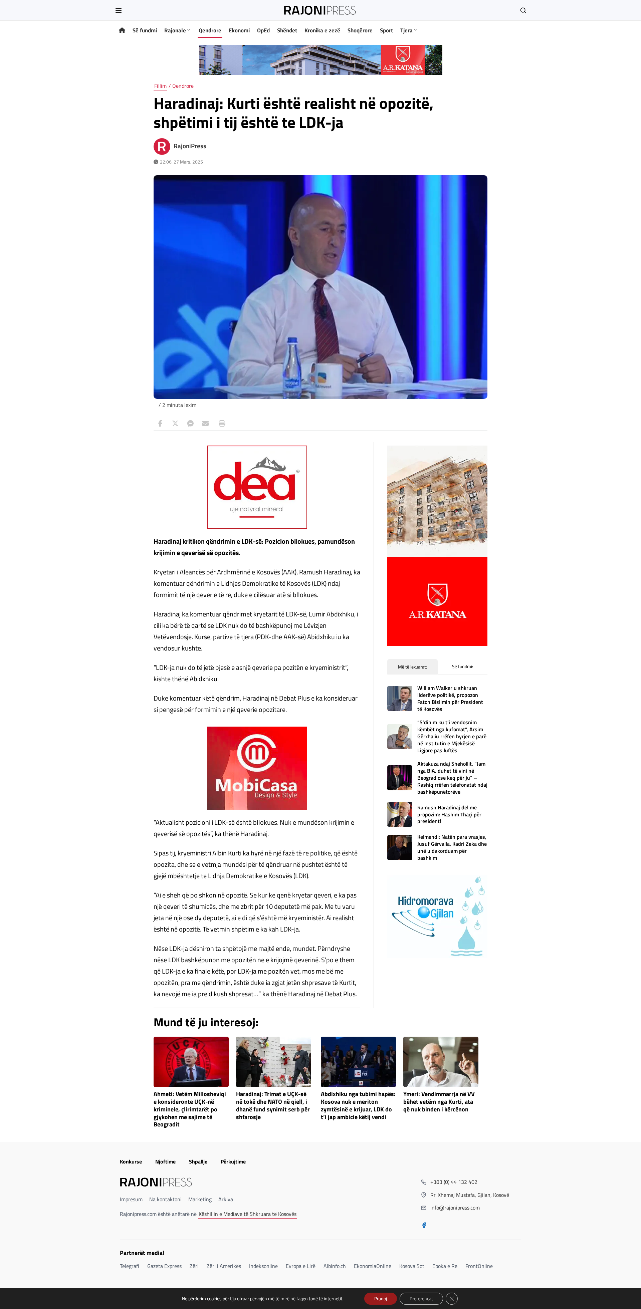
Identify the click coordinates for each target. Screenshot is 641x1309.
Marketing (200, 1199)
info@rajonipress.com (455, 1208)
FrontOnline (479, 1266)
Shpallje (198, 1161)
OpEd (263, 30)
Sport (386, 30)
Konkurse (131, 1161)
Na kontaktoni (165, 1199)
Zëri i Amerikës (224, 1266)
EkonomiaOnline (372, 1266)
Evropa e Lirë (300, 1266)
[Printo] (220, 423)
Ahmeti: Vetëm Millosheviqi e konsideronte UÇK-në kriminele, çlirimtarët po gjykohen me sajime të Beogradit (190, 1109)
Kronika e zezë (322, 30)
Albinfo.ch (335, 1266)
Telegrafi (129, 1266)
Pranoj (380, 1298)
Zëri (194, 1266)
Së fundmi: (462, 666)
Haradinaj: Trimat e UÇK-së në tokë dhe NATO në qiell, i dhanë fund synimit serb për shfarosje (273, 1105)
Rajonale (175, 30)
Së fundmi (145, 30)
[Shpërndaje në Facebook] (160, 423)
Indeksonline (263, 1266)
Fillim (160, 86)
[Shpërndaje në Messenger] (190, 423)
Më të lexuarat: (412, 666)
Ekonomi (239, 30)
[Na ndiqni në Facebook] (424, 1226)
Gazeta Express (164, 1266)
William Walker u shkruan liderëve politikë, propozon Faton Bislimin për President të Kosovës (450, 698)
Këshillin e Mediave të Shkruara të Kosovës (247, 1214)
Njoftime (165, 1161)
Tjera (406, 30)
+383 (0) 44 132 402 (453, 1182)
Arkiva (225, 1199)
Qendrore (210, 30)
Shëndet (287, 30)
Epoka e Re (444, 1266)
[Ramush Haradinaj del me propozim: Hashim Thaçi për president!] (399, 814)
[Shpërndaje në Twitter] (175, 423)
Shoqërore (360, 30)
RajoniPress (190, 146)
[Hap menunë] (118, 10)
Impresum (131, 1199)
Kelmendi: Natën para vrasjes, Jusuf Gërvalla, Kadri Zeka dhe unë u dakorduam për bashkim (452, 847)
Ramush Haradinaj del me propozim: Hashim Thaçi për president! (449, 814)
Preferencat (421, 1298)
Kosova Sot (411, 1266)
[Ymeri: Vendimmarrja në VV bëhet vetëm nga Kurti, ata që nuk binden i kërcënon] (440, 1062)
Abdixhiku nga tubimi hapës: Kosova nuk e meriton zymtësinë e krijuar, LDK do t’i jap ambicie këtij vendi (358, 1105)
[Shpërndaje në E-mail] (205, 423)
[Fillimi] (122, 30)
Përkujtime (233, 1161)
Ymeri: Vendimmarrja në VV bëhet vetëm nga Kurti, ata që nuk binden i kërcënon (439, 1101)
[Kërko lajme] (523, 10)
